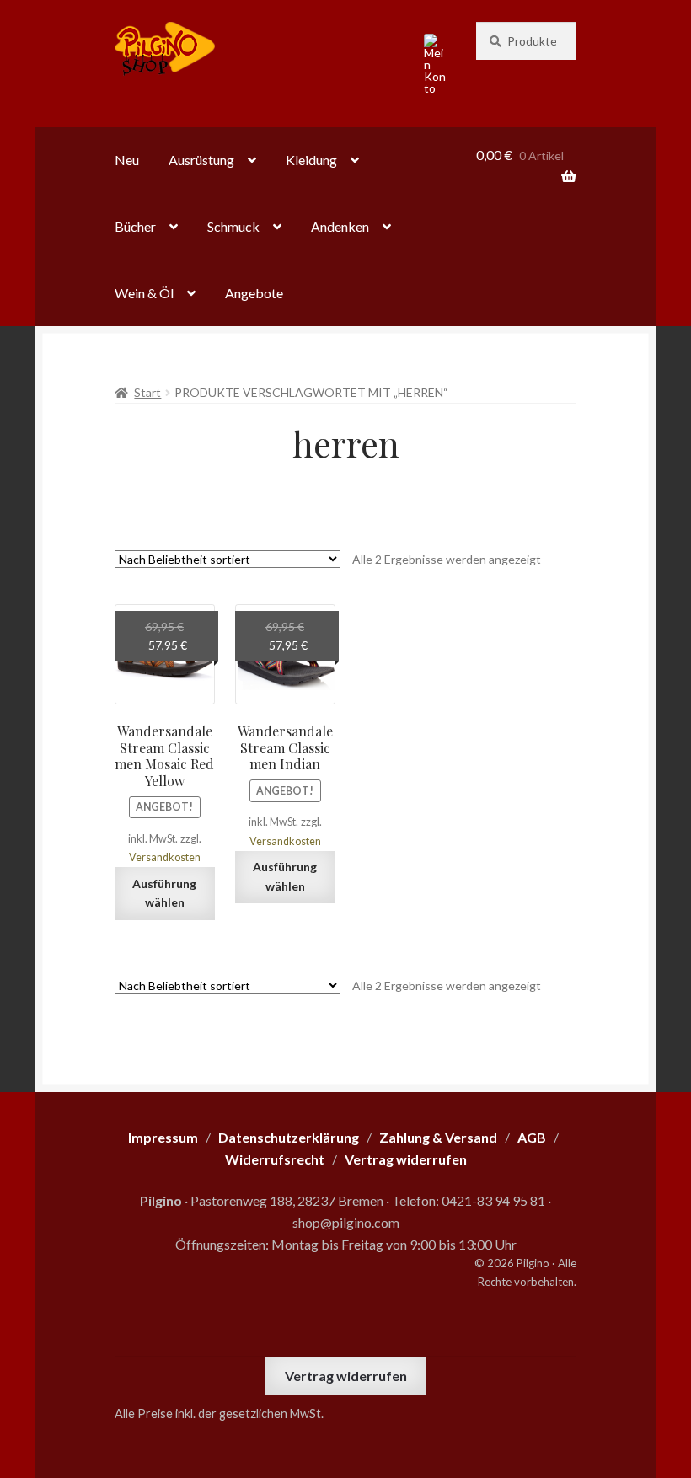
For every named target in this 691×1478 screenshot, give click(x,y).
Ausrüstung (201, 160)
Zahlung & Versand (438, 1137)
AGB (531, 1137)
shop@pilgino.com (345, 1222)
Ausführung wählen (164, 893)
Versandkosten (165, 857)
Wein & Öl (144, 293)
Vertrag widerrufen (346, 1376)
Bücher (135, 226)
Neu (127, 160)
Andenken (340, 226)
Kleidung (311, 160)
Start (147, 392)
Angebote (254, 293)
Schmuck (233, 226)
